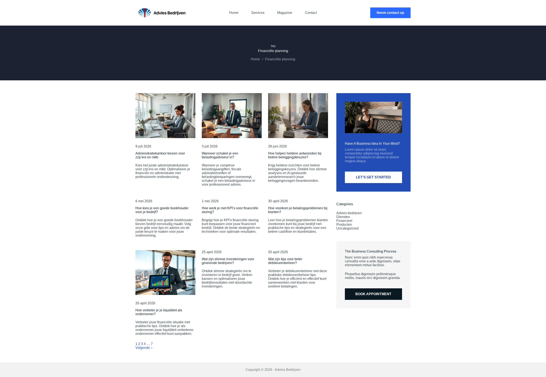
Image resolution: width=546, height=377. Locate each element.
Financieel (344, 220)
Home (233, 12)
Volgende (143, 348)
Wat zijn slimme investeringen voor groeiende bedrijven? (228, 261)
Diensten (343, 217)
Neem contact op (390, 12)
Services (257, 12)
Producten (344, 224)
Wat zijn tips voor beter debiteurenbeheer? (285, 261)
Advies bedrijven (349, 213)
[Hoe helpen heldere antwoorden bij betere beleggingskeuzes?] (298, 115)
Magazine (284, 12)
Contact (311, 12)
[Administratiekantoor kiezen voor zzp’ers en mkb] (165, 115)
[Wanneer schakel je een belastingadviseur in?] (232, 115)
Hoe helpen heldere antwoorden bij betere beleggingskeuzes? (294, 155)
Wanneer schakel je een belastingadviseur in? (220, 155)
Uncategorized (347, 228)
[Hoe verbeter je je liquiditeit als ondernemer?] (165, 272)
